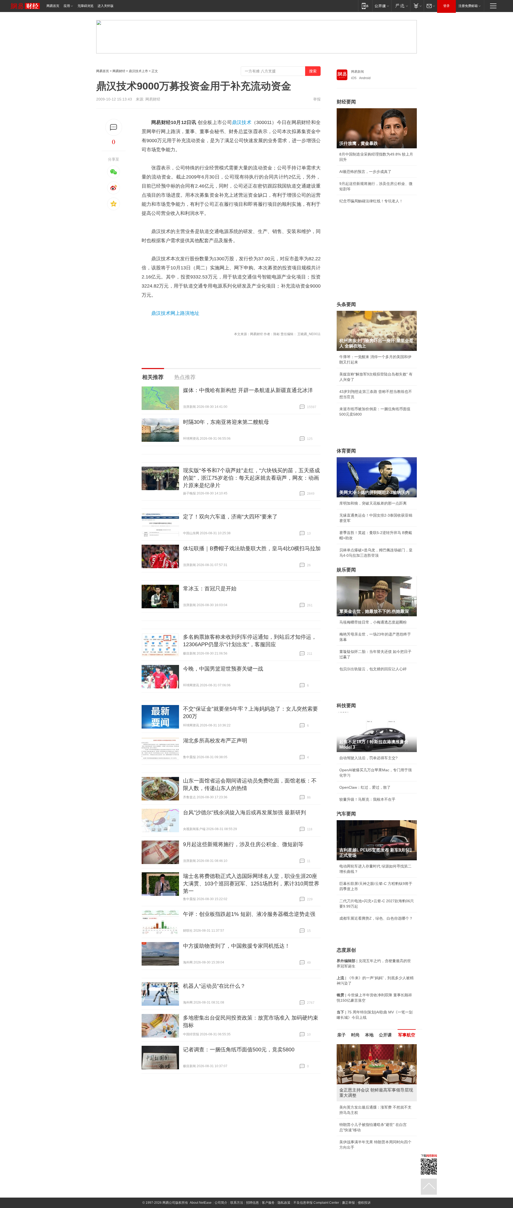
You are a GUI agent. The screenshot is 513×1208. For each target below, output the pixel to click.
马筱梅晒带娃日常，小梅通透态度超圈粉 (373, 622)
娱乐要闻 (346, 569)
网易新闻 (357, 71)
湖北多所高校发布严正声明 (215, 741)
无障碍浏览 (85, 6)
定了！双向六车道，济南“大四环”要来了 (230, 517)
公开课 (385, 1035)
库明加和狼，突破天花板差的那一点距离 (373, 503)
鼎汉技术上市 (138, 71)
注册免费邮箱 (468, 6)
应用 (67, 6)
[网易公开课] (381, 5)
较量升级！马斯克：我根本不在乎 (367, 799)
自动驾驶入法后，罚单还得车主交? (368, 758)
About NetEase (201, 1193)
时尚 (355, 1035)
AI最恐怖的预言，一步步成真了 (365, 171)
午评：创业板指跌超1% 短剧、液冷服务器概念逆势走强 (249, 914)
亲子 (341, 1035)
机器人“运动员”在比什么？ (214, 986)
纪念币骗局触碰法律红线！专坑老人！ (371, 201)
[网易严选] (400, 5)
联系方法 (236, 1193)
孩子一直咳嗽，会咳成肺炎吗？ (365, 1102)
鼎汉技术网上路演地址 (175, 313)
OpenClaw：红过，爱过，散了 (365, 787)
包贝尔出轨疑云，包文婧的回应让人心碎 (373, 669)
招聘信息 (252, 1193)
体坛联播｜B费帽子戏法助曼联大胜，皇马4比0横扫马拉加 (252, 548)
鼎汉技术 (241, 122)
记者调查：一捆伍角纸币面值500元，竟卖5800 (238, 1049)
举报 (317, 99)
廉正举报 (348, 1193)
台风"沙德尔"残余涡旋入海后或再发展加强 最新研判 (244, 812)
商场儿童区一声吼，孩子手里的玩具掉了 (373, 1114)
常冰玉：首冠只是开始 (209, 588)
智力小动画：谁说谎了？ (359, 1126)
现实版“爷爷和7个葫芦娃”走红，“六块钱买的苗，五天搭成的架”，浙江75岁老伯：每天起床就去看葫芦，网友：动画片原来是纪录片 (251, 477)
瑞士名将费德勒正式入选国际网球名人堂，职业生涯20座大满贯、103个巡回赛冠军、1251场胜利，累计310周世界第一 (251, 883)
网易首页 (52, 6)
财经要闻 (346, 101)
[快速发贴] (113, 127)
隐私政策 (284, 1193)
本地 (369, 1035)
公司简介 (221, 1193)
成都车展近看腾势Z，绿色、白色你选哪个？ (376, 918)
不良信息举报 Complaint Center (316, 1193)
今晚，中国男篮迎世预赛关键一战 (223, 669)
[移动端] (365, 5)
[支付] (417, 5)
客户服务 (268, 1193)
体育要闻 (346, 451)
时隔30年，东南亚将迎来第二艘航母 (226, 422)
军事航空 (406, 1035)
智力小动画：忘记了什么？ (361, 1138)
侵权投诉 (364, 1193)
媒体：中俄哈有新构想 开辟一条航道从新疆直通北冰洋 (248, 390)
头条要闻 (346, 304)
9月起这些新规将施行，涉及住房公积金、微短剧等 (243, 844)
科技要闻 (346, 705)
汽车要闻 (346, 813)
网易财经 (118, 71)
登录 (446, 6)
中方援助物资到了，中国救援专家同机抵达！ (236, 946)
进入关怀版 (106, 6)
